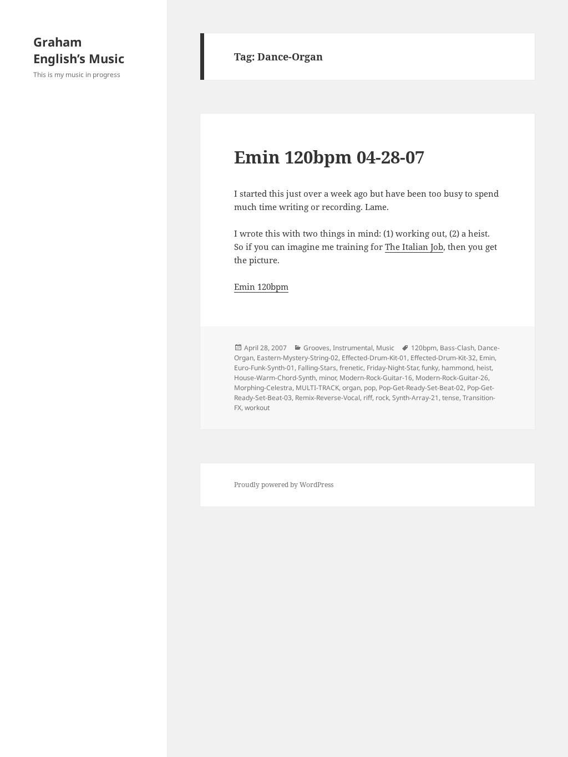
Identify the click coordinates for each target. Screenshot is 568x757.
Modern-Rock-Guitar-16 (375, 377)
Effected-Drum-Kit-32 (443, 357)
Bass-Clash (457, 347)
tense (450, 397)
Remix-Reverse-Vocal (327, 397)
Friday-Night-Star (392, 367)
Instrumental (353, 347)
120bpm (424, 347)
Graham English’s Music (78, 50)
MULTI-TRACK (317, 387)
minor (327, 377)
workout (257, 407)
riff (367, 397)
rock (382, 397)
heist (483, 367)
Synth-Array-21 (415, 397)
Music (385, 347)
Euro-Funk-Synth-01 (264, 367)
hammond (457, 367)
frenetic (351, 367)
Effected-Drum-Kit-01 (374, 357)
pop (370, 387)
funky (430, 367)
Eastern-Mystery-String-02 (297, 357)
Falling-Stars (317, 367)
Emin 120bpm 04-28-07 (329, 156)
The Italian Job (414, 246)
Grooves (316, 347)
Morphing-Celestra (263, 387)
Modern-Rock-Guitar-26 (451, 377)
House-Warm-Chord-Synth (275, 377)
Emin (487, 357)
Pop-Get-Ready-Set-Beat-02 (421, 387)
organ (351, 387)
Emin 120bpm (261, 286)
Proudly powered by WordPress (283, 484)
